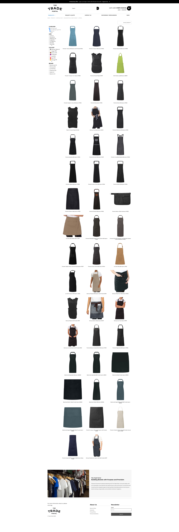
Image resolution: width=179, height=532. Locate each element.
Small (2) (52, 37)
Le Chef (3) (52, 68)
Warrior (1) (52, 74)
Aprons (52, 31)
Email (112, 507)
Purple (53, 54)
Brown (53, 52)
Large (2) (52, 40)
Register (124, 9)
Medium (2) (53, 38)
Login (119, 9)
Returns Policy (93, 508)
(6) (54, 56)
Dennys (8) (53, 67)
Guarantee (92, 510)
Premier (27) (53, 70)
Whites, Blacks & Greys (57, 49)
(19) (54, 58)
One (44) (52, 44)
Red (52, 58)
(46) (56, 49)
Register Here (105, 1)
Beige (53, 51)
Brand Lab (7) (53, 65)
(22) (54, 51)
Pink (53, 56)
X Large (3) (52, 41)
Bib (52, 32)
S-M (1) (52, 35)
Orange (53, 59)
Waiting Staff (53, 28)
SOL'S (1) (52, 72)
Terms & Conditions (94, 513)
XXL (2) (52, 42)
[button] (52, 15)
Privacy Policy (93, 511)
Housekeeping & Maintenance (56, 29)
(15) (54, 52)
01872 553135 (121, 8)
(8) (54, 54)
